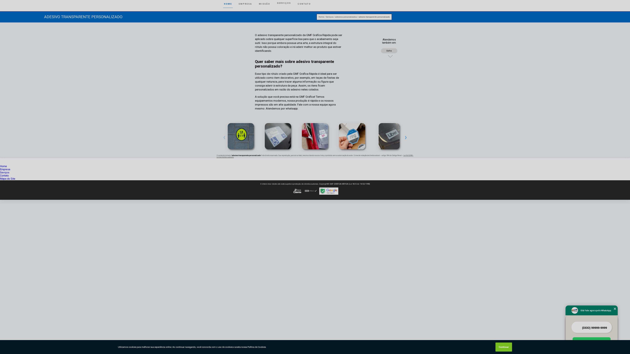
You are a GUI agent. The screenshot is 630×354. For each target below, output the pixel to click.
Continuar (504, 347)
